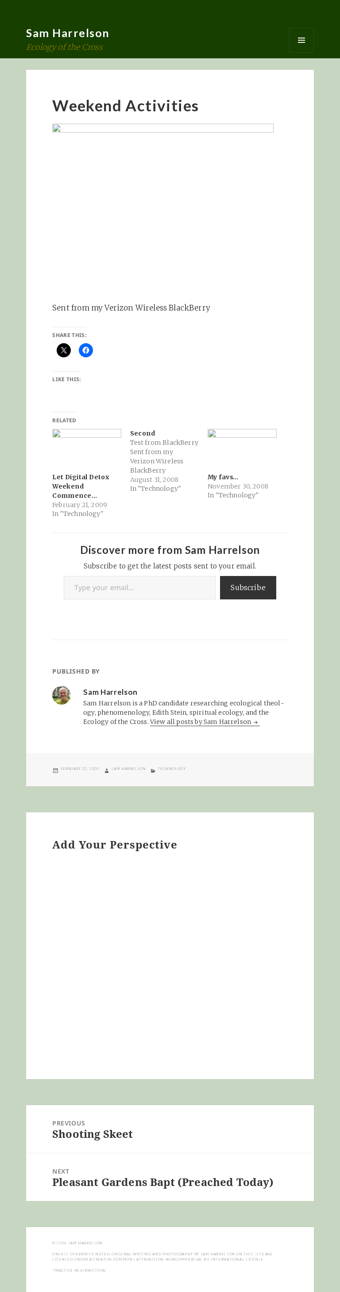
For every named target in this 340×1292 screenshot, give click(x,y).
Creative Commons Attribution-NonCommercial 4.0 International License (178, 1259)
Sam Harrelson (68, 32)
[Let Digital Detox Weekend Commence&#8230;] (86, 448)
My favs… (223, 477)
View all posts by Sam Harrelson (201, 722)
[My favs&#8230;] (242, 448)
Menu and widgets (301, 40)
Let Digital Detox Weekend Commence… (80, 486)
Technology (171, 768)
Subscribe (248, 587)
